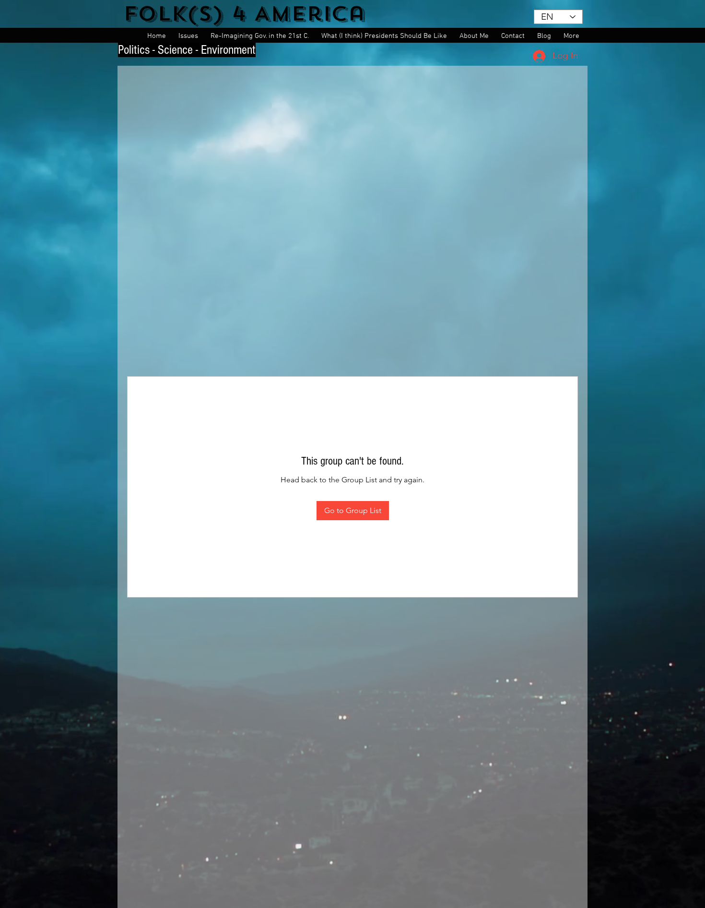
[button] (190, 36)
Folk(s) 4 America (244, 13)
